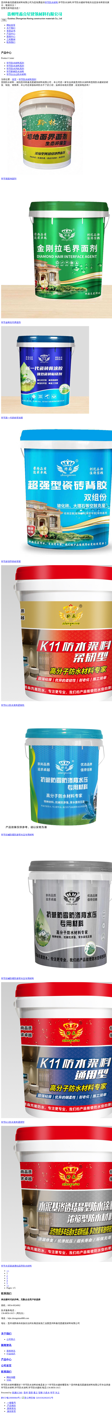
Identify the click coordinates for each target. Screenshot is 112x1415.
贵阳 (30, 1392)
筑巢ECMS (17, 1392)
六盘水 (46, 1392)
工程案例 (11, 39)
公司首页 (6, 1365)
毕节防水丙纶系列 (15, 68)
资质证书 (11, 31)
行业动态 (11, 1354)
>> (8, 1285)
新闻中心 (11, 36)
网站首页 (11, 25)
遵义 (35, 1392)
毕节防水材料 (51, 2)
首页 (14, 79)
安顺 (40, 1392)
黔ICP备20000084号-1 (11, 1398)
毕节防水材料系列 (15, 63)
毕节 (52, 1392)
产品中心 (11, 34)
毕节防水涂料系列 (15, 66)
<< (8, 1271)
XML (9, 1380)
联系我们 (11, 42)
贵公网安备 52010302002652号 (38, 1398)
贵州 (25, 1392)
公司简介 (11, 1339)
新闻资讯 (6, 1345)
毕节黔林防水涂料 (15, 71)
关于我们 (11, 28)
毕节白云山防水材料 (16, 74)
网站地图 (11, 1377)
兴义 (57, 1392)
